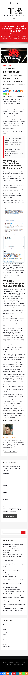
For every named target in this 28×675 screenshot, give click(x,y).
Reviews (5, 639)
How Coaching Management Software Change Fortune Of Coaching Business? (14, 596)
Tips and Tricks (6, 646)
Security (5, 641)
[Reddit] (10, 91)
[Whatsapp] (4, 94)
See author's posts (10, 451)
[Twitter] (7, 91)
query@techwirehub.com (17, 15)
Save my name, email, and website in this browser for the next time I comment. (12, 509)
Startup (5, 644)
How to (5, 634)
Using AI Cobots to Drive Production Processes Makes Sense (13, 545)
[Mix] (21, 91)
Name (5, 485)
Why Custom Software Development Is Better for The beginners (13, 600)
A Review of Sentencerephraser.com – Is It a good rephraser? (14, 559)
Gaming (5, 632)
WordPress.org (19, 664)
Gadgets (5, 65)
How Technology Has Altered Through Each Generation (13, 592)
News (9, 65)
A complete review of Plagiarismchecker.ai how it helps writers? (12, 570)
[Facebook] (4, 91)
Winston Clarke (10, 84)
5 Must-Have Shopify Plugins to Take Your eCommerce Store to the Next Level (13, 610)
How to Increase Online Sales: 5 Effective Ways (14, 605)
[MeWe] (18, 91)
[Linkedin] (13, 91)
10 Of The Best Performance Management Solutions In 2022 (11, 588)
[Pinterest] (16, 91)
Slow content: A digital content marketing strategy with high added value (13, 564)
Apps (4, 624)
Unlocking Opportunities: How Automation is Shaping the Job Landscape (11, 550)
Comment (6, 473)
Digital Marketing (7, 627)
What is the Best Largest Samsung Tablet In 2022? (12, 584)
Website (5, 499)
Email (5, 492)
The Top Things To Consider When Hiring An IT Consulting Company (12, 555)
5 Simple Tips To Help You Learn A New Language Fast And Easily (14, 575)
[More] (7, 94)
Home (5, 36)
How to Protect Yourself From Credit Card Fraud (13, 580)
